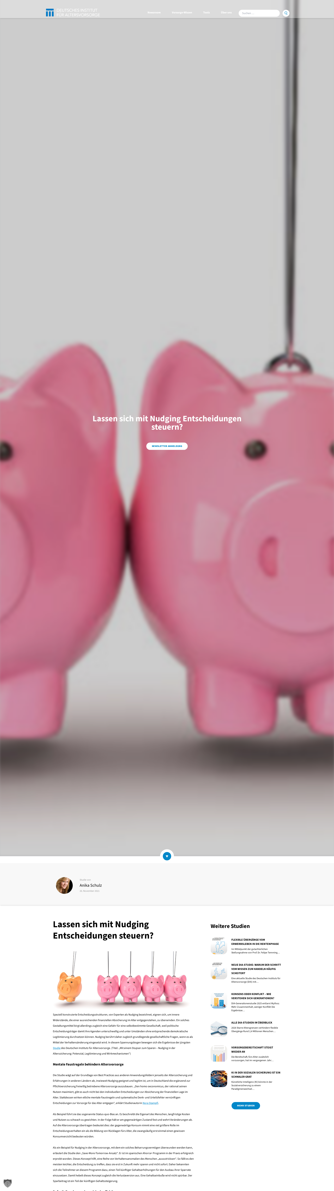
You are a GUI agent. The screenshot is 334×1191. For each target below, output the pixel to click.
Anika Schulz (91, 885)
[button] (7, 1183)
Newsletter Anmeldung (167, 446)
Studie (57, 1048)
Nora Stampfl (150, 1103)
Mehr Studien (246, 1105)
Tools (206, 12)
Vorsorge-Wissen (182, 12)
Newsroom (154, 12)
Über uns (226, 12)
